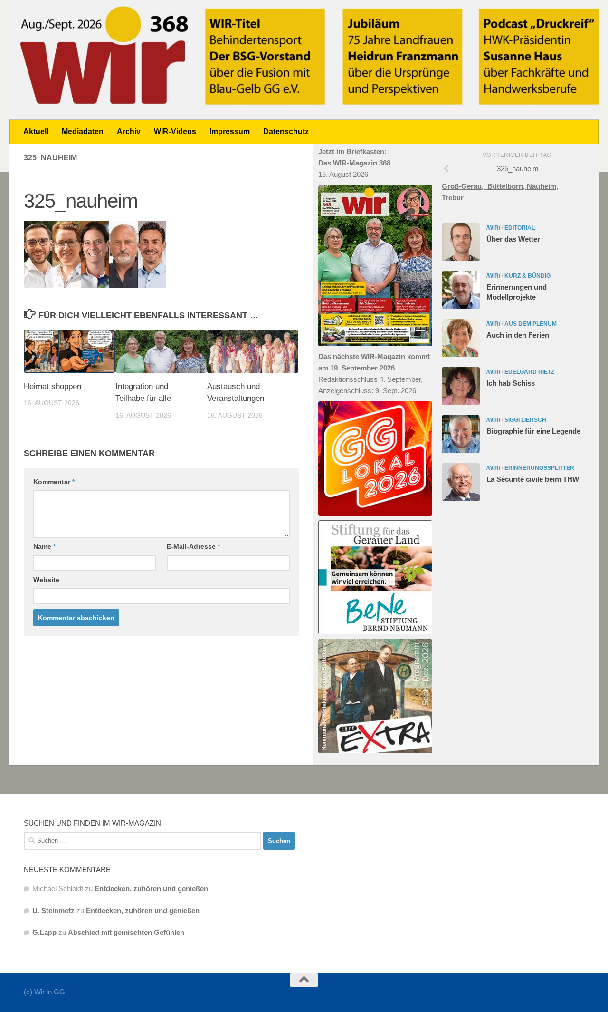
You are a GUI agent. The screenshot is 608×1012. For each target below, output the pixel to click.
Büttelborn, (507, 186)
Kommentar (54, 482)
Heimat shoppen (52, 386)
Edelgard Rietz (529, 372)
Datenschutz (286, 131)
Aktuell (35, 131)
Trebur (453, 198)
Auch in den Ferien (517, 335)
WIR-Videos (175, 131)
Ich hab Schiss (510, 383)
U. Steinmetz (53, 910)
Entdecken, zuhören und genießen (151, 889)
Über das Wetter (513, 239)
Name (44, 546)
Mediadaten (83, 131)
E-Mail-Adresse (193, 546)
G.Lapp (44, 932)
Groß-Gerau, (464, 186)
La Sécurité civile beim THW (532, 479)
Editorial (519, 227)
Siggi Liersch (525, 420)
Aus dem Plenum (530, 324)
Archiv (129, 131)
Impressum (229, 131)
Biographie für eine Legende (533, 431)
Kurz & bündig (527, 275)
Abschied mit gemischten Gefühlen (126, 932)
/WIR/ (493, 227)
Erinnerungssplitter (539, 468)
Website (46, 580)
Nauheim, (542, 186)
